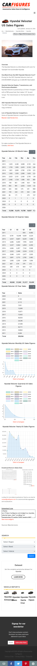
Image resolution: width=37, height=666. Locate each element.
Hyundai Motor (20, 31)
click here (10, 145)
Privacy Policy (19, 656)
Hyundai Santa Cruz (24, 600)
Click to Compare (18, 379)
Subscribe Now (21, 643)
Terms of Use (9, 656)
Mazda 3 (4, 118)
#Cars (15, 34)
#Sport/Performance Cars (27, 34)
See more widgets (8, 519)
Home (1, 31)
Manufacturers (10, 31)
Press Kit (29, 656)
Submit (31, 556)
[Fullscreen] (30, 152)
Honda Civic (14, 118)
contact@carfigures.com (9, 499)
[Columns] (33, 152)
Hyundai (28, 31)
